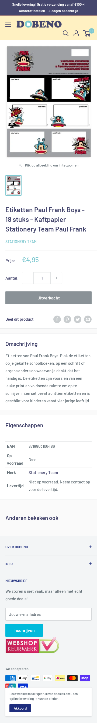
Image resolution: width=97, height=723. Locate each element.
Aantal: (12, 278)
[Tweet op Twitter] (77, 319)
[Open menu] (8, 25)
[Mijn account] (76, 33)
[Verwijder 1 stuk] (27, 278)
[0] (87, 33)
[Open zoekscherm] (66, 33)
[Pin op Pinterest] (67, 319)
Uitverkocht (48, 297)
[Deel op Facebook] (57, 319)
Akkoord (20, 708)
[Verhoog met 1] (56, 278)
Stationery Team (21, 241)
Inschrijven (24, 630)
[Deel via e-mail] (88, 319)
